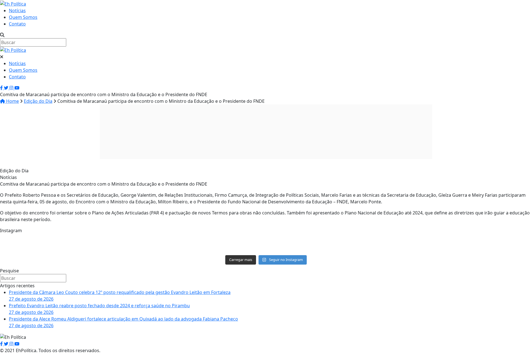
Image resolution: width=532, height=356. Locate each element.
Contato (17, 24)
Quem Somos (23, 17)
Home (12, 101)
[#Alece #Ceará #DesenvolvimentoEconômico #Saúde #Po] (266, 243)
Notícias (17, 10)
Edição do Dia (38, 101)
